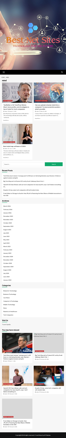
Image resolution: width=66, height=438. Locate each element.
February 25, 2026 (45, 392)
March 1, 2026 (12, 361)
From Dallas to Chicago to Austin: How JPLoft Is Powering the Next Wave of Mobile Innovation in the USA (32, 194)
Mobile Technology (9, 304)
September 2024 (8, 266)
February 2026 (7, 209)
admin (6, 111)
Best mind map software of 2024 (14, 146)
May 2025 (6, 239)
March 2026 (7, 206)
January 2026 (7, 213)
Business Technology (9, 294)
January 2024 (7, 280)
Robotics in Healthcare (9, 142)
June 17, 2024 (12, 148)
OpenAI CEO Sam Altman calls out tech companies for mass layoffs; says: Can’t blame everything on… (32, 185)
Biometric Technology (10, 291)
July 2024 (6, 273)
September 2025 (8, 226)
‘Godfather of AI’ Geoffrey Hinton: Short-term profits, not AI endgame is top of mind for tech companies (16, 107)
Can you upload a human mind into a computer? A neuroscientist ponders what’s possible (47, 107)
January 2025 (7, 253)
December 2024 (8, 256)
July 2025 (6, 233)
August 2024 (7, 270)
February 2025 (7, 250)
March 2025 (7, 246)
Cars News (6, 297)
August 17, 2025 (12, 111)
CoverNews (38, 435)
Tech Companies (8, 100)
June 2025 (6, 236)
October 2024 (7, 263)
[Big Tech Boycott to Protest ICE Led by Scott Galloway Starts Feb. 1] (49, 343)
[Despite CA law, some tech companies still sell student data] (49, 376)
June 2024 (6, 276)
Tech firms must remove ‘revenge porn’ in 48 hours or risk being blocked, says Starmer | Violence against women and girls (32, 177)
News (5, 308)
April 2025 (6, 243)
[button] (4, 72)
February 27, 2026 (13, 394)
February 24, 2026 (13, 426)
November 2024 (8, 260)
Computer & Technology (41, 100)
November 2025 (8, 219)
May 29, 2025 (43, 111)
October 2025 (7, 223)
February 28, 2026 (45, 359)
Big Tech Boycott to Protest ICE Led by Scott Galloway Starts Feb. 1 (23, 181)
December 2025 (8, 216)
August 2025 (7, 229)
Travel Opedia (6, 324)
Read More (6, 120)
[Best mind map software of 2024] (17, 134)
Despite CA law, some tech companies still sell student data (21, 190)
